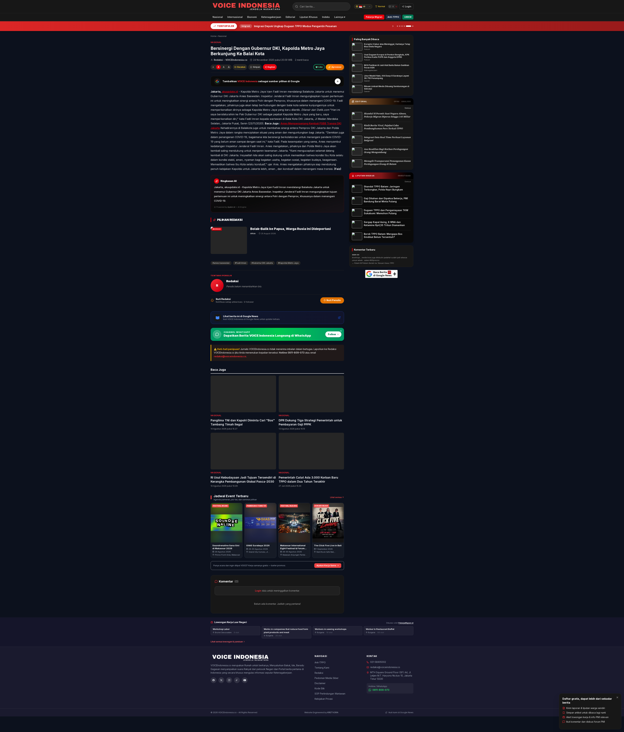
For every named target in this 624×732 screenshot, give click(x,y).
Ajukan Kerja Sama (326, 565)
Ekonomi (252, 17)
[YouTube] (245, 680)
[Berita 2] (399, 26)
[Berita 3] (402, 26)
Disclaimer (320, 683)
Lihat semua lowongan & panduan (227, 641)
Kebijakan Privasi (324, 698)
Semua (408, 108)
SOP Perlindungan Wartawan (330, 693)
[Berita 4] (404, 26)
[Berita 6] (410, 26)
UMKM (407, 17)
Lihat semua (336, 497)
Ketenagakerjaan (271, 17)
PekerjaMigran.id (405, 623)
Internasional (235, 17)
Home (213, 36)
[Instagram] (229, 680)
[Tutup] (617, 697)
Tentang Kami (322, 667)
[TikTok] (237, 680)
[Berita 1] (397, 26)
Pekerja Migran (374, 17)
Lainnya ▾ (339, 17)
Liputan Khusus (309, 17)
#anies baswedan (221, 263)
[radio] (389, 6)
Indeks (326, 17)
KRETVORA (332, 712)
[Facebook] (213, 680)
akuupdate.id (230, 91)
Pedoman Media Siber (326, 678)
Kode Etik (320, 688)
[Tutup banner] (341, 331)
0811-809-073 (380, 689)
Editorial (290, 17)
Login (258, 590)
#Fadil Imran (240, 263)
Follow (332, 334)
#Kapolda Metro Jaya (288, 263)
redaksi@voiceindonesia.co (230, 356)
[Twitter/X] (221, 680)
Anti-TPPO (393, 17)
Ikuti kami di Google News (401, 712)
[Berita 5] (406, 26)
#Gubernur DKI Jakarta (262, 263)
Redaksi (319, 672)
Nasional (218, 17)
